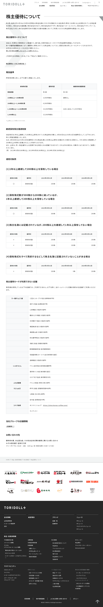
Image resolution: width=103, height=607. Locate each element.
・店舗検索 (9, 426)
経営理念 (31, 517)
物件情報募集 (55, 2)
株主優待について (36, 460)
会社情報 (7, 517)
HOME (8, 460)
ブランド (36, 2)
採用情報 (45, 2)
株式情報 (26, 460)
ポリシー (76, 599)
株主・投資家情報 (17, 460)
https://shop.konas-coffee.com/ (55, 405)
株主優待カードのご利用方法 (15, 64)
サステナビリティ (10, 566)
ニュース (80, 517)
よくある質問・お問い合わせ (70, 2)
